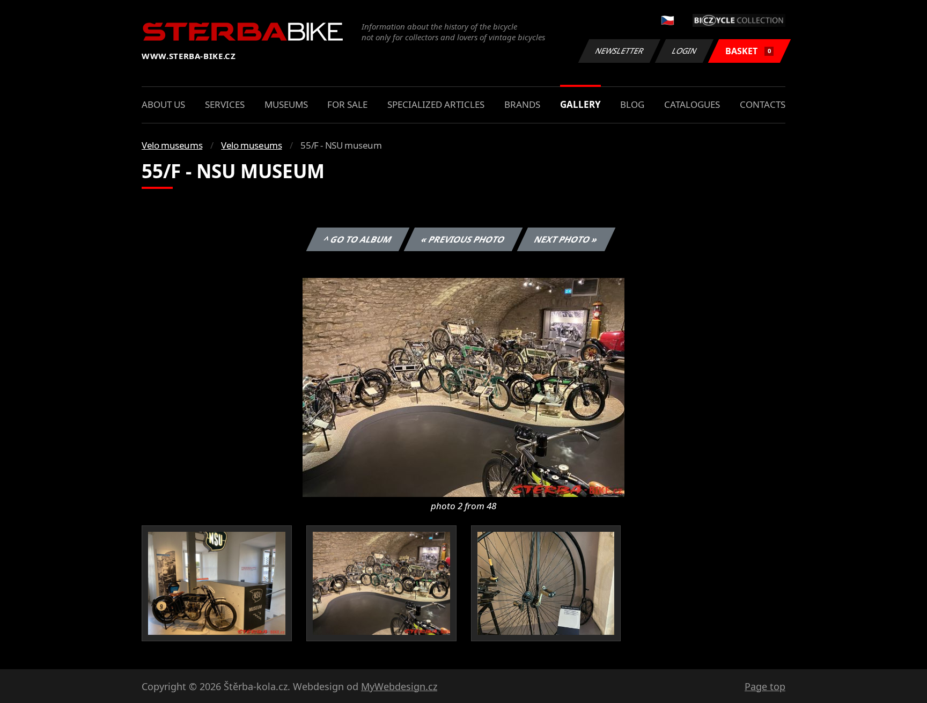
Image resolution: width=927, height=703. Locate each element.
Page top (765, 686)
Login (684, 51)
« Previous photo (463, 239)
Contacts (762, 104)
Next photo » (566, 239)
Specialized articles (435, 104)
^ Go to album (357, 239)
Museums (286, 104)
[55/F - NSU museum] (463, 386)
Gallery (580, 104)
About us (163, 104)
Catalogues (692, 104)
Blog (632, 104)
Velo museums (172, 145)
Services (225, 104)
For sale (347, 104)
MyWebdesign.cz (399, 686)
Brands (522, 104)
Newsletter (619, 51)
